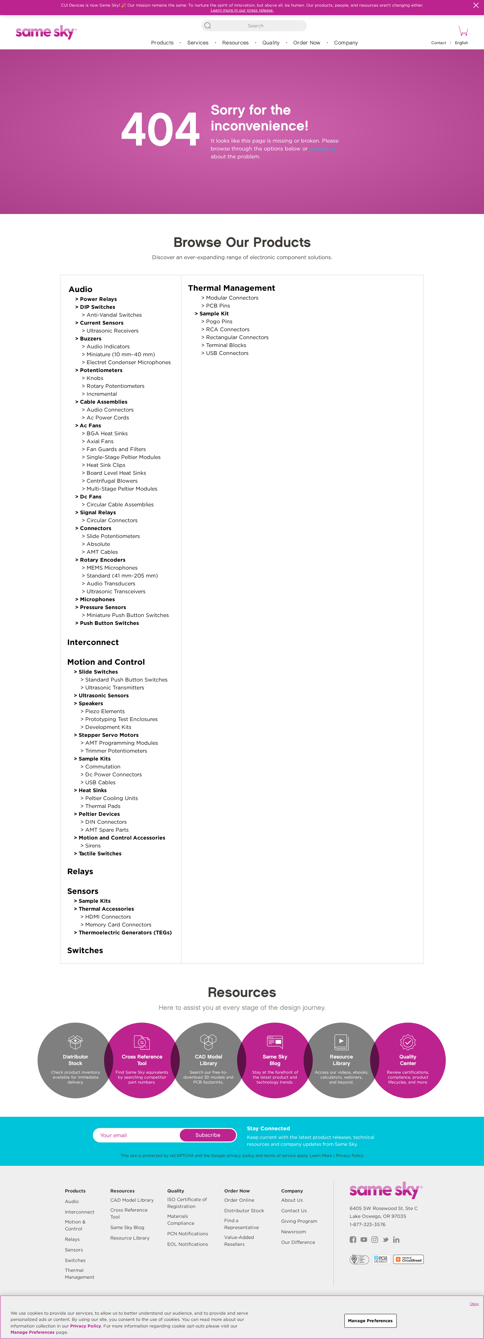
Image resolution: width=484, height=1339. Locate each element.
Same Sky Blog (127, 1227)
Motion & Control (75, 1225)
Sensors (74, 1249)
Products (162, 42)
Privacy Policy (349, 1155)
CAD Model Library (132, 1200)
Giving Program (299, 1221)
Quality (271, 42)
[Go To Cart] (462, 32)
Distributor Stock (244, 1210)
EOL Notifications (187, 1244)
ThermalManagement (79, 1274)
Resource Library (129, 1238)
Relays (72, 1239)
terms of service (280, 1155)
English (461, 43)
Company (346, 42)
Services (198, 42)
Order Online (239, 1200)
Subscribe (208, 1135)
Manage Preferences (33, 1332)
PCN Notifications (187, 1233)
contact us (322, 149)
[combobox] (254, 25)
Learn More (321, 1155)
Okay (474, 1303)
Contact (438, 43)
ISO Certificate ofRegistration (187, 1203)
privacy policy (240, 1155)
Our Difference (298, 1242)
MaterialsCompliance (180, 1220)
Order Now (306, 42)
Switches (75, 1260)
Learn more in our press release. (242, 10)
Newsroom (293, 1231)
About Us (292, 1200)
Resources (235, 42)
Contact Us (294, 1210)
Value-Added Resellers (239, 1241)
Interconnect (79, 1212)
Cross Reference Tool (129, 1213)
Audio (72, 1201)
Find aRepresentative (241, 1224)
